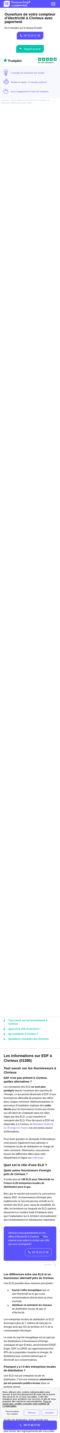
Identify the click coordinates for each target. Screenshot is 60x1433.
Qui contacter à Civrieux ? (23, 1034)
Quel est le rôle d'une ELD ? (24, 1029)
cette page (38, 1157)
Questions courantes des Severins (28, 1039)
